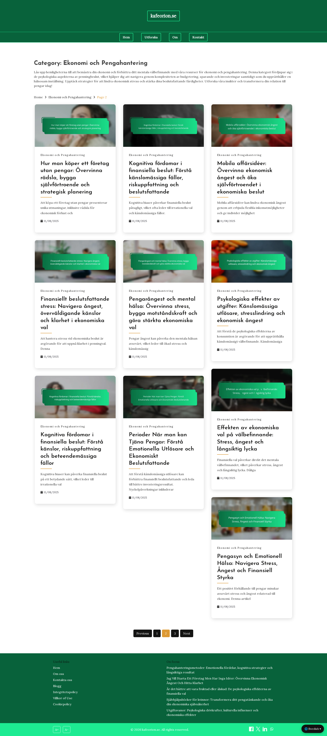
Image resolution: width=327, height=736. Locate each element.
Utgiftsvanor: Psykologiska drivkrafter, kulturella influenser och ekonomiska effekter (212, 712)
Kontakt (198, 37)
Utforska (151, 37)
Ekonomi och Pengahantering (62, 155)
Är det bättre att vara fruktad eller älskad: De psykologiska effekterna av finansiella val (219, 691)
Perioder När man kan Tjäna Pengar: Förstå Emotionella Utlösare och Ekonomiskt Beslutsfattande (161, 449)
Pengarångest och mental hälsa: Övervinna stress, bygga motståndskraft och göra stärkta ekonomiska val (163, 313)
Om (175, 37)
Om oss (58, 674)
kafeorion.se (163, 16)
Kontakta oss (62, 680)
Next (186, 633)
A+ (57, 729)
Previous (142, 633)
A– (67, 729)
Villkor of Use (62, 698)
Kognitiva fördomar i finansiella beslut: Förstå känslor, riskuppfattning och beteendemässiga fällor (71, 449)
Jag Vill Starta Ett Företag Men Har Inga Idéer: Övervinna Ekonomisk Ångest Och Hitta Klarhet (217, 680)
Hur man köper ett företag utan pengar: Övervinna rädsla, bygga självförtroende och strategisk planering (74, 178)
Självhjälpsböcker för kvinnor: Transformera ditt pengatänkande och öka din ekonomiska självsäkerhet (220, 702)
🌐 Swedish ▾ (312, 728)
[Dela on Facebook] (251, 730)
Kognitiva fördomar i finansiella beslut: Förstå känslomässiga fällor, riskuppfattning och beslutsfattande (160, 178)
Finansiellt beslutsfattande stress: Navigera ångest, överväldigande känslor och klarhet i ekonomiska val (74, 313)
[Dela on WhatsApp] (271, 730)
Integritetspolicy (65, 692)
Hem (126, 37)
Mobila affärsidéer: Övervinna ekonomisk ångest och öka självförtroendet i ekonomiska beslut (244, 178)
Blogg (57, 686)
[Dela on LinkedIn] (265, 730)
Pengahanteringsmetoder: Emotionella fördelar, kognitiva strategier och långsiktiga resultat (219, 670)
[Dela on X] (258, 730)
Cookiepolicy (62, 704)
